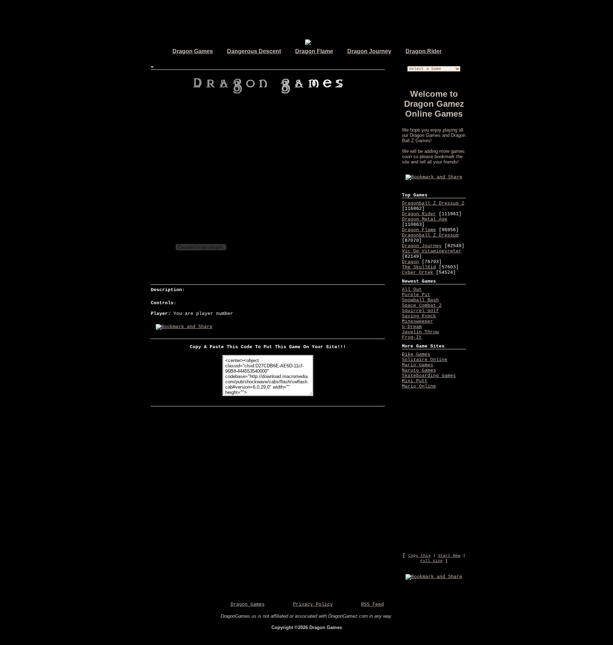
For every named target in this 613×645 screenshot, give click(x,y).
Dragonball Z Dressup (430, 235)
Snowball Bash (420, 300)
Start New (449, 556)
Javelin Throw (420, 332)
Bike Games (416, 354)
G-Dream (412, 326)
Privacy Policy (313, 604)
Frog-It (412, 337)
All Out (412, 289)
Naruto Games (419, 370)
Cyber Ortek (417, 272)
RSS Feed (372, 604)
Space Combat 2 (422, 305)
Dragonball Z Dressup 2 (433, 203)
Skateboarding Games (429, 375)
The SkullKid (419, 267)
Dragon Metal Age (424, 219)
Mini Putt (414, 381)
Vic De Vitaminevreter (432, 251)
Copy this (419, 556)
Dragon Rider (423, 51)
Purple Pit (416, 295)
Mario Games (417, 365)
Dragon (410, 262)
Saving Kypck (419, 316)
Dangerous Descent (254, 51)
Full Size (431, 561)
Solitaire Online (424, 359)
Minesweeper (417, 321)
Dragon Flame (314, 51)
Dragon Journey (369, 51)
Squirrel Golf (420, 310)
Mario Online (419, 386)
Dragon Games (192, 51)
